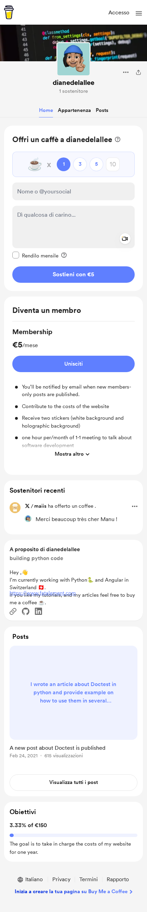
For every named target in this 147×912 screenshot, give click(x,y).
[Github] (25, 611)
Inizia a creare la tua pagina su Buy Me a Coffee (71, 891)
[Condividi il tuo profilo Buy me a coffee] (138, 72)
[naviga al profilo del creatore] (73, 59)
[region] (73, 208)
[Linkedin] (38, 611)
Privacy (61, 879)
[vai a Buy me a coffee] (9, 12)
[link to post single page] (73, 703)
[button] (139, 13)
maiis (40, 506)
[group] (73, 394)
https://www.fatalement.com (43, 593)
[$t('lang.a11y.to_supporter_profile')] (28, 519)
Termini (88, 879)
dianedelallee (73, 82)
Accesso (118, 12)
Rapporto (118, 879)
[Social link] (13, 611)
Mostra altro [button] (69, 454)
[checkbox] (35, 255)
